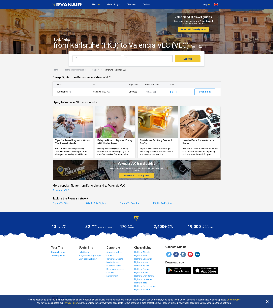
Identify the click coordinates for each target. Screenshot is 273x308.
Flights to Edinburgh (143, 259)
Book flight (205, 91)
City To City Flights (96, 203)
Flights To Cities (61, 203)
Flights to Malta (141, 262)
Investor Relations (114, 266)
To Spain (95, 70)
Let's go (187, 59)
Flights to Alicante (142, 252)
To (126, 57)
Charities (110, 272)
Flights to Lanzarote (143, 279)
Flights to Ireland (141, 266)
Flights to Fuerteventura (145, 286)
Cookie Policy (234, 299)
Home (55, 70)
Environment (112, 276)
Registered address (115, 269)
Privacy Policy (71, 303)
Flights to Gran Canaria (144, 276)
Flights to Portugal (142, 269)
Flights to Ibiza (140, 283)
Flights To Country (129, 203)
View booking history (88, 259)
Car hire (146, 4)
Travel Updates (58, 255)
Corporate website (114, 259)
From (76, 57)
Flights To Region (162, 203)
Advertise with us (114, 252)
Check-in (131, 4)
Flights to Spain (141, 272)
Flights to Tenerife (142, 289)
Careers (110, 255)
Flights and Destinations (75, 70)
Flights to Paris (140, 255)
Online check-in (58, 252)
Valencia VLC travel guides (193, 29)
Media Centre (112, 262)
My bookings (113, 4)
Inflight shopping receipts (90, 255)
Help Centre (84, 252)
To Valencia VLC (61, 190)
